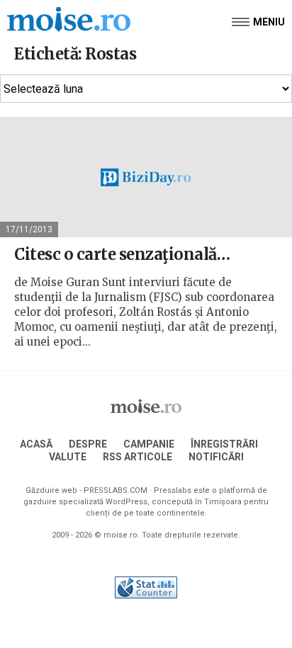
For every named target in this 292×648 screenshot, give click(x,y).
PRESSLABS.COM (115, 490)
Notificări (216, 456)
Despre (88, 444)
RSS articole (137, 456)
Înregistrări (224, 444)
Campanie (148, 444)
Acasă (36, 444)
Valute (67, 456)
